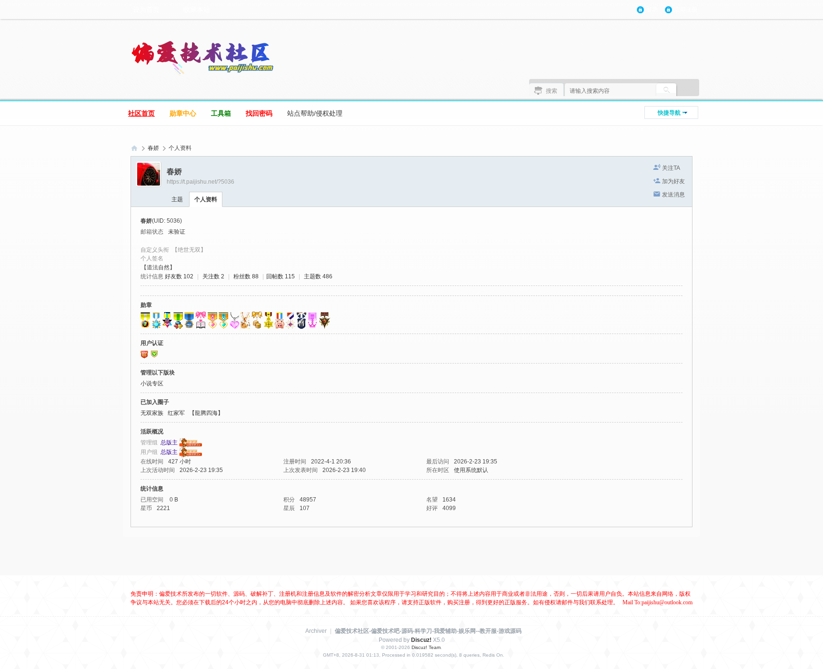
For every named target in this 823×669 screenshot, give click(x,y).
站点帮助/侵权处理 (314, 113)
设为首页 (146, 9)
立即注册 (685, 9)
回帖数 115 (280, 276)
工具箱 (221, 113)
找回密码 (259, 113)
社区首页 (141, 113)
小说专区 (152, 383)
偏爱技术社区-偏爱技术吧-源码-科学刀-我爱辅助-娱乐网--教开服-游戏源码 (428, 631)
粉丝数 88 (246, 276)
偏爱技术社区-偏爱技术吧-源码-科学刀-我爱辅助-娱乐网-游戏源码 (134, 148)
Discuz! (421, 640)
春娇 (153, 148)
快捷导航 (669, 112)
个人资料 (205, 199)
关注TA (671, 168)
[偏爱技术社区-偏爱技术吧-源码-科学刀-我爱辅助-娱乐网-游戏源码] (201, 57)
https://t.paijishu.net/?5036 (200, 181)
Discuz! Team (426, 647)
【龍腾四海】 (206, 413)
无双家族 (152, 413)
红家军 (176, 413)
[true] (666, 90)
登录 (652, 9)
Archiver (316, 631)
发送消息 (673, 194)
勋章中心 (183, 113)
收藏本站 (196, 9)
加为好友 (673, 181)
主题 (177, 199)
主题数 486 (318, 276)
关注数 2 (213, 276)
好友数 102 (179, 276)
